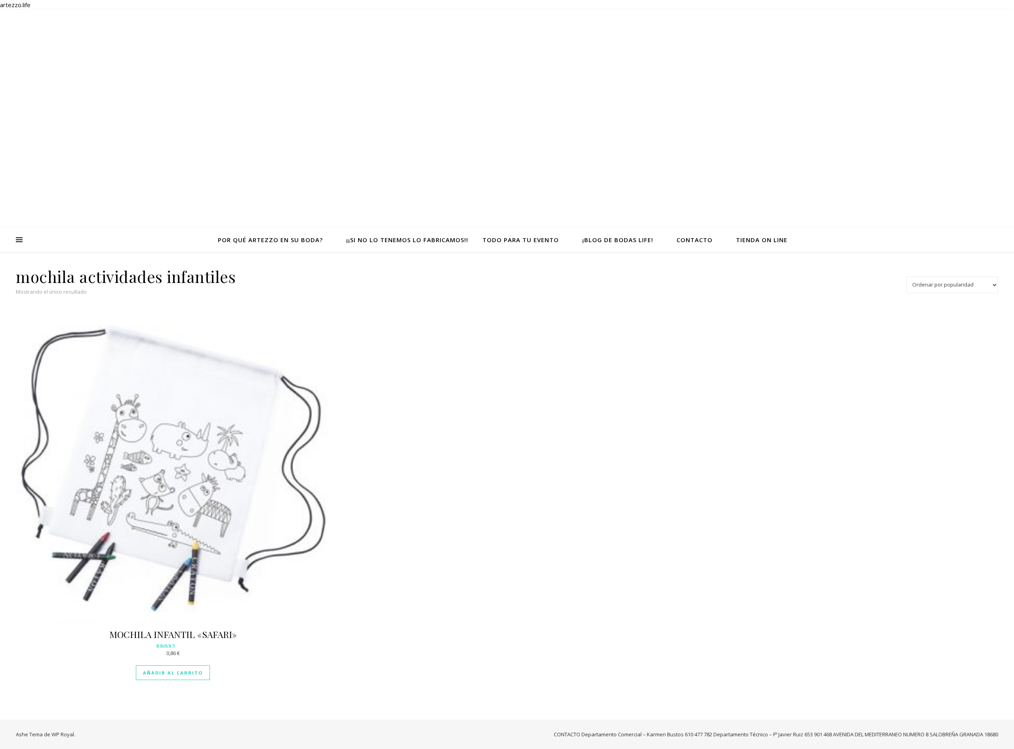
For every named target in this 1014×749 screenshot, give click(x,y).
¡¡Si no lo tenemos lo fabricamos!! (407, 240)
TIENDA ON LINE (761, 240)
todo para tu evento (520, 240)
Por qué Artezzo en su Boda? (270, 240)
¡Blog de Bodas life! (617, 240)
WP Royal (62, 734)
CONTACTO (695, 240)
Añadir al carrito (173, 673)
